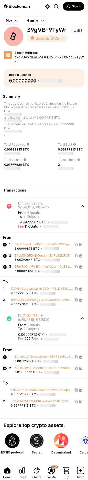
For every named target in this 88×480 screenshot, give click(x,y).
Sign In (76, 6)
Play (9, 20)
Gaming (32, 20)
